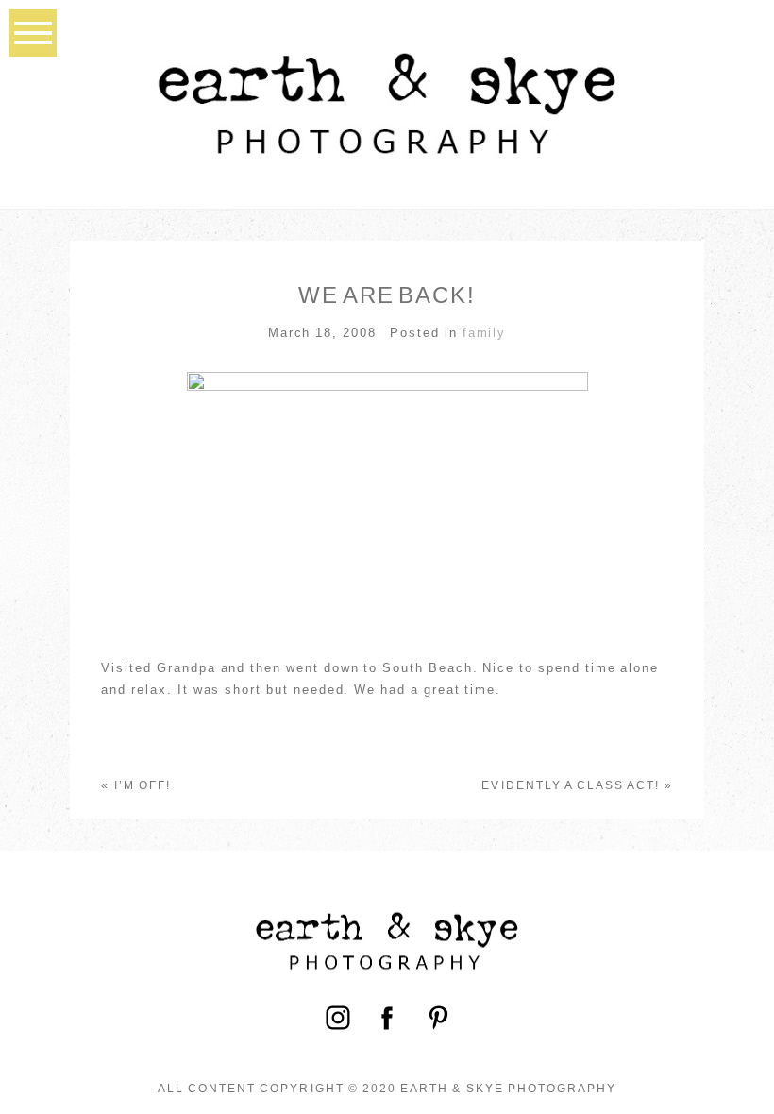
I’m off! (142, 785)
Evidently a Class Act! (570, 785)
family (485, 333)
